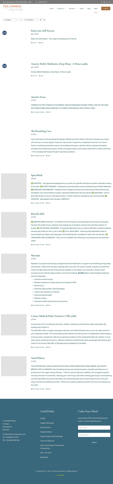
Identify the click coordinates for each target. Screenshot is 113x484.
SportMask (36, 175)
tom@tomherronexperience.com (14, 434)
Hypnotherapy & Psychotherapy (51, 436)
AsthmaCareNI (45, 427)
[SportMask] (14, 186)
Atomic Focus (38, 97)
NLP (41, 453)
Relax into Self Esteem (42, 30)
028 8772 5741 (42, 2)
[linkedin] (104, 2)
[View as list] (44, 19)
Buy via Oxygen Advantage (38, 112)
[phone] (109, 2)
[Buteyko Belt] (14, 225)
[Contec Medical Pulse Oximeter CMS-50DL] (14, 324)
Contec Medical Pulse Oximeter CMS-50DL (53, 316)
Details (41, 42)
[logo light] (13, 410)
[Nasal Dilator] (14, 366)
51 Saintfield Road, (9, 421)
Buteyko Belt (37, 213)
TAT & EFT (48, 453)
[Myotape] (14, 263)
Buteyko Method (46, 432)
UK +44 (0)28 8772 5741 (11, 437)
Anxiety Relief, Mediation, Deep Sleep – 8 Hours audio (59, 63)
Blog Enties (44, 457)
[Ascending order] (21, 20)
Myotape (35, 255)
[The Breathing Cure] (14, 147)
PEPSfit (42, 418)
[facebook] (101, 2)
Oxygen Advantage (47, 423)
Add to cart (34, 42)
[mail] (107, 2)
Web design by (56, 475)
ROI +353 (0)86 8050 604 (11, 440)
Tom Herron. (72, 39)
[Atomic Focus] (14, 108)
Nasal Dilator (38, 358)
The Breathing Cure (41, 131)
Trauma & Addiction (47, 441)
